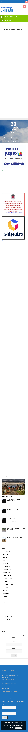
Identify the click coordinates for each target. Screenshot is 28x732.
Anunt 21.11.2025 (11, 518)
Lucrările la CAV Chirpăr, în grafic (14, 537)
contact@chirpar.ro (9, 679)
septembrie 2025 (8, 584)
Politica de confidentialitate (12, 691)
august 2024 (6, 602)
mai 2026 (5, 560)
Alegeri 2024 (8, 20)
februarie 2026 (7, 569)
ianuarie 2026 (6, 572)
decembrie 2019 (7, 614)
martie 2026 (6, 566)
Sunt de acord (18, 727)
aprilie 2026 (6, 563)
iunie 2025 (6, 593)
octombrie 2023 (7, 608)
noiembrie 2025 (7, 578)
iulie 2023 (5, 611)
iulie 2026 (5, 554)
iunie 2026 (6, 557)
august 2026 (6, 551)
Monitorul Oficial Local (11, 16)
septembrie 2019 (8, 617)
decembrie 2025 (7, 575)
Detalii (11, 727)
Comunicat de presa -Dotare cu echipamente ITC (14, 499)
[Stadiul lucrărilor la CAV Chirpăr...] (4, 530)
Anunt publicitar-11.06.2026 (13, 509)
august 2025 (6, 587)
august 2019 (6, 620)
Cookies (3, 691)
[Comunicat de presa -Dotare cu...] (4, 501)
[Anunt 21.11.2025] (4, 520)
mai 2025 (5, 596)
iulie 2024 (5, 605)
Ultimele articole (7, 496)
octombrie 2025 (7, 581)
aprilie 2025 (6, 599)
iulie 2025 (5, 590)
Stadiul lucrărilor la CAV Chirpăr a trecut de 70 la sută (16, 528)
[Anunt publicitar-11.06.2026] (4, 511)
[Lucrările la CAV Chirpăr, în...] (4, 539)
